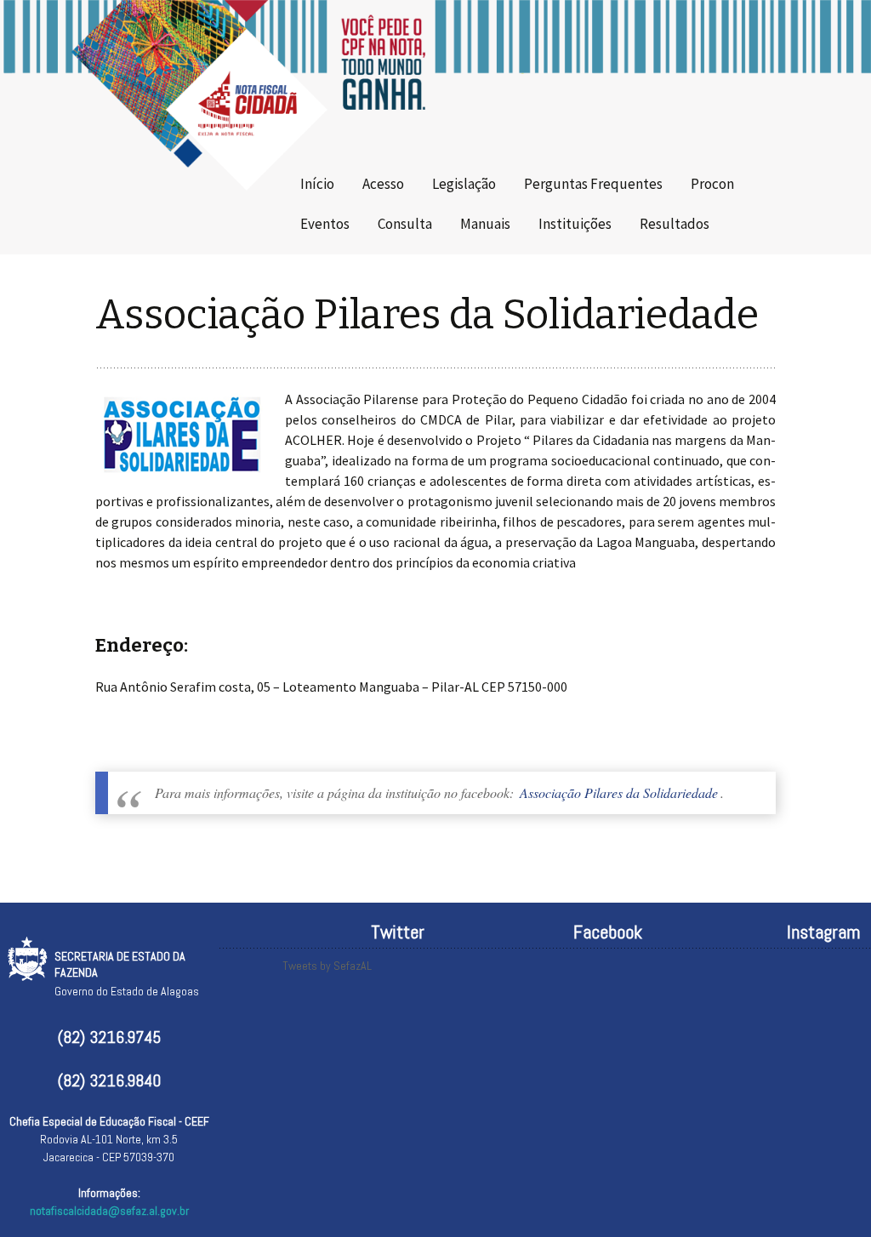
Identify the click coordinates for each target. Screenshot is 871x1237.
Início (317, 183)
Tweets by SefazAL (327, 965)
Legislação (464, 183)
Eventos (325, 223)
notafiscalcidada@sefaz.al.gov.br (109, 1210)
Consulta (405, 223)
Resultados (674, 223)
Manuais (485, 223)
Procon (712, 183)
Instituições (575, 223)
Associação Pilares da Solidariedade (619, 792)
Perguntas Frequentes (593, 183)
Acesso (383, 183)
